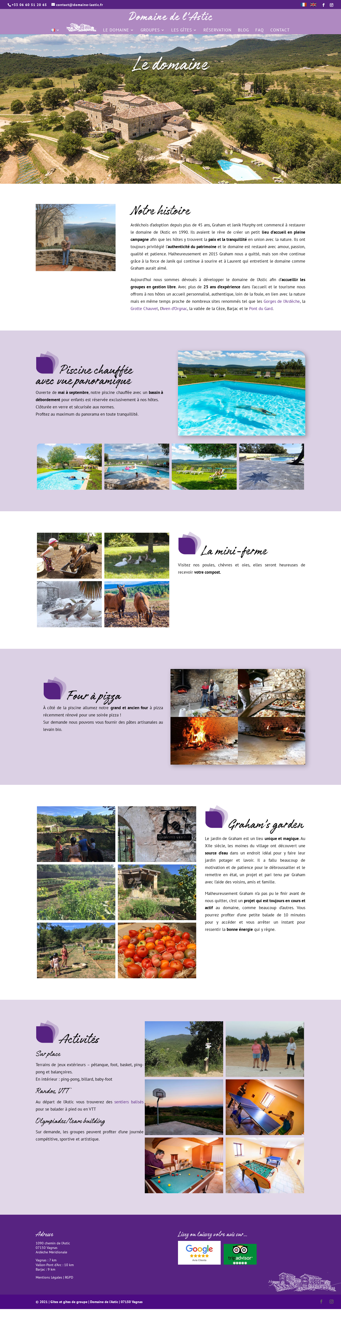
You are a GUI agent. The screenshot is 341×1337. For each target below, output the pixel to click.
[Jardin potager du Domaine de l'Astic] (76, 977)
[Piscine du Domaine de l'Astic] (136, 488)
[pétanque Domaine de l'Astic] (265, 1075)
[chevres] (136, 626)
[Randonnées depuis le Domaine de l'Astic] (184, 1075)
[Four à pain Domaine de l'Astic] (204, 763)
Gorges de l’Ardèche (282, 301)
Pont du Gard (261, 308)
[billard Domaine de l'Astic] (184, 1191)
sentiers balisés (129, 1102)
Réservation (217, 30)
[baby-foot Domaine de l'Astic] (265, 1191)
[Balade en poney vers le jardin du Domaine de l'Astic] (76, 860)
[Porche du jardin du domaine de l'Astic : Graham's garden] (157, 860)
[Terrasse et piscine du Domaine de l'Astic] (271, 488)
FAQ (259, 30)
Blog (243, 30)
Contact (280, 30)
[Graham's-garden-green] (76, 918)
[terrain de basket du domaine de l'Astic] (184, 1133)
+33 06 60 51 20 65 (29, 4)
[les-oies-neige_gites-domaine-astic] (69, 626)
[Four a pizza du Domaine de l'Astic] (271, 715)
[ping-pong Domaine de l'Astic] (265, 1133)
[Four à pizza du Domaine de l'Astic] (271, 763)
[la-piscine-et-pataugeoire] (69, 488)
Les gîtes (181, 30)
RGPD (69, 1277)
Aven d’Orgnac (174, 308)
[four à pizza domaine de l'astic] (204, 715)
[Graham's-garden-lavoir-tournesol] (157, 918)
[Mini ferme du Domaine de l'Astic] (69, 577)
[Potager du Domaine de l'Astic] (157, 977)
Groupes (150, 30)
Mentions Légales (49, 1277)
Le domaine (116, 30)
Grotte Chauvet (144, 308)
